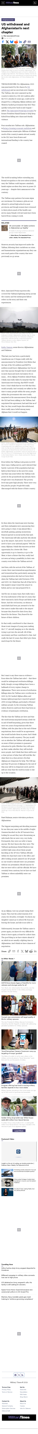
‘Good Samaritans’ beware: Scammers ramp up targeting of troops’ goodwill (18, 1052)
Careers (22, 1406)
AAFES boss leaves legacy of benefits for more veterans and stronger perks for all (18, 984)
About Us (23, 1403)
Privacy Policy (6, 1389)
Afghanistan (8, 19)
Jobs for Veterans (25, 1408)
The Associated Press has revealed (20, 111)
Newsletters (23, 1392)
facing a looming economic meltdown (17, 128)
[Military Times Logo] (12, 3)
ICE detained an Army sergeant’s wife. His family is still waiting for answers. (16, 1283)
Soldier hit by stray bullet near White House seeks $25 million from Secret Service (17, 1119)
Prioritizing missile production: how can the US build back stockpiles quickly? (25, 1170)
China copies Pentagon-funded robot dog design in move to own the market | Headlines (25, 1180)
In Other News (7, 959)
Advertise (5, 1403)
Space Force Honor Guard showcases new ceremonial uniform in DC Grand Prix (16, 1290)
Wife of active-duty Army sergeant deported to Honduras (18, 1269)
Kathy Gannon (6, 347)
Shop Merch (24, 1397)
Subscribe (23, 1389)
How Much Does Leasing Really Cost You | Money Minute (24, 1189)
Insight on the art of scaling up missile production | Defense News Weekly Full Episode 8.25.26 (17, 1164)
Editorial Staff (6, 1411)
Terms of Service (7, 1392)
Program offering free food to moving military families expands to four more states (18, 1086)
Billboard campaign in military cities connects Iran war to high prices (18, 1276)
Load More (19, 1130)
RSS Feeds (23, 1394)
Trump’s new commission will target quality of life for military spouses (18, 1018)
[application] (18, 1152)
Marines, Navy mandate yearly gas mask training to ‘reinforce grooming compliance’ (17, 1298)
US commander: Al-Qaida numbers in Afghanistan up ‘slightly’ (22, 226)
